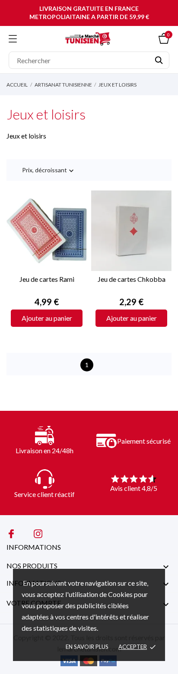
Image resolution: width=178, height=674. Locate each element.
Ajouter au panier (47, 318)
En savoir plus (87, 646)
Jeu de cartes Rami (46, 279)
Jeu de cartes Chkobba (131, 279)
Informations (33, 547)
